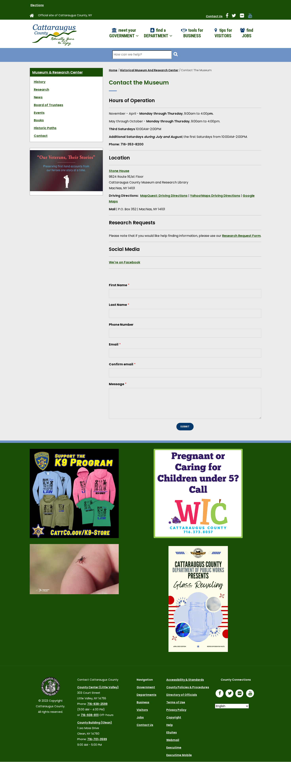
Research (41, 89)
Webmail (172, 740)
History (40, 82)
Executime (173, 748)
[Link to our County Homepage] (33, 16)
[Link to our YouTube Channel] (251, 694)
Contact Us (214, 16)
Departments (146, 695)
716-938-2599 (97, 704)
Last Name (118, 304)
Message (116, 384)
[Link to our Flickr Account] (243, 16)
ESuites (171, 732)
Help (169, 725)
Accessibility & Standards (185, 680)
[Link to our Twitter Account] (235, 16)
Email (113, 344)
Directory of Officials (181, 695)
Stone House (119, 171)
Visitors (142, 710)
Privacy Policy (176, 710)
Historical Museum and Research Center (149, 70)
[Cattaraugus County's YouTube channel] (251, 16)
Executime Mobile (179, 755)
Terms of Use (175, 702)
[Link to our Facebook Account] (229, 16)
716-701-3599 (97, 739)
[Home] (54, 34)
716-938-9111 (90, 715)
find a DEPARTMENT (156, 33)
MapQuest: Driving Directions (163, 195)
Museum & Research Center (57, 72)
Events (39, 112)
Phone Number (121, 324)
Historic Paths (45, 128)
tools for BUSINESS (193, 33)
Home (113, 70)
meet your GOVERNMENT (122, 33)
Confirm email (121, 364)
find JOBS (247, 33)
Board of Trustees (48, 105)
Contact (41, 135)
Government (146, 687)
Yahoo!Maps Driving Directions (215, 195)
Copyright (173, 717)
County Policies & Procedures (187, 687)
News (38, 97)
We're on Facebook (124, 262)
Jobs (140, 717)
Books (39, 120)
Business (143, 702)
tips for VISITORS (223, 33)
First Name (118, 285)
